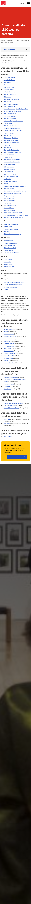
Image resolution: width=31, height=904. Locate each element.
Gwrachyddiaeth (8, 358)
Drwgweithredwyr (9, 195)
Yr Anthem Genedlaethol (11, 224)
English (22, 3)
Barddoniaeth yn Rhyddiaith (12, 162)
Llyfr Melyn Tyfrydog (10, 174)
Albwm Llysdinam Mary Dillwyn (13, 284)
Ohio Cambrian (8, 436)
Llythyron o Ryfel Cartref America (13, 217)
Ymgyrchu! (7, 423)
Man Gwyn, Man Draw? (10, 336)
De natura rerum (8, 84)
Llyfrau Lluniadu (8, 264)
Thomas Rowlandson (10, 353)
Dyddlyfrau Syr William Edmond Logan (15, 186)
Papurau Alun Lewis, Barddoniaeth (13, 403)
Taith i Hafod (7, 262)
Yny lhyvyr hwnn (8, 240)
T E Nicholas (7, 203)
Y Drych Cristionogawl (10, 243)
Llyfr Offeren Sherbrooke (11, 104)
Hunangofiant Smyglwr (10, 181)
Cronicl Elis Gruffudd (10, 205)
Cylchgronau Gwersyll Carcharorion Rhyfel (16, 215)
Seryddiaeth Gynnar (9, 80)
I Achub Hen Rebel (9, 334)
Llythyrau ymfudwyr (9, 210)
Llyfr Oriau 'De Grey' (10, 126)
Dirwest (6, 183)
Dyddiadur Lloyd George (11, 229)
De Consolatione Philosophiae (12, 111)
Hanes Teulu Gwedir (9, 164)
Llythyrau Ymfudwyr (9, 188)
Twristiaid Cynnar (9, 208)
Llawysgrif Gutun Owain (11, 140)
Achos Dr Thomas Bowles (11, 252)
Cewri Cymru (7, 389)
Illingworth (7, 419)
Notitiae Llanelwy (9, 226)
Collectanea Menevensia (11, 377)
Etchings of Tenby (9, 384)
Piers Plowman (8, 123)
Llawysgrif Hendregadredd (11, 99)
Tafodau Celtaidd (9, 329)
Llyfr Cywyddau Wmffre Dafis (12, 152)
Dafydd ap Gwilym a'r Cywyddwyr (13, 121)
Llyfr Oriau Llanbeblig (10, 118)
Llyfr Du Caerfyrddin (10, 94)
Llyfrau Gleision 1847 (10, 248)
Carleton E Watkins (9, 363)
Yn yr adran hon (9, 50)
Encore (6, 331)
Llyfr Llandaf (7, 82)
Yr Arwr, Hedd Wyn (9, 198)
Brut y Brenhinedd (9, 87)
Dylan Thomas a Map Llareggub (13, 212)
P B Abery (6, 289)
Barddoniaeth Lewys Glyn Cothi (13, 130)
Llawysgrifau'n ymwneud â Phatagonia (15, 191)
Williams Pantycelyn (9, 169)
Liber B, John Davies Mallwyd (12, 159)
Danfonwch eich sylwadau (16, 457)
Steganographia (8, 147)
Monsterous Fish (8, 250)
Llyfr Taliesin (7, 101)
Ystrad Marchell (8, 355)
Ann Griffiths (7, 179)
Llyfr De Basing (8, 135)
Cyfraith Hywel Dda (9, 92)
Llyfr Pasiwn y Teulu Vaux (11, 138)
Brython (6, 360)
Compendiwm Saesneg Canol (12, 128)
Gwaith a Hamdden (9, 343)
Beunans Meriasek (9, 133)
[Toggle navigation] (28, 3)
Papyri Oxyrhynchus (9, 77)
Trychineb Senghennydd (10, 287)
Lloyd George (7, 348)
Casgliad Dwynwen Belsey (11, 408)
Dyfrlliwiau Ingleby (9, 266)
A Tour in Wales (8, 259)
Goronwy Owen (8, 171)
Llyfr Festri (7, 231)
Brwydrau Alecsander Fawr (11, 142)
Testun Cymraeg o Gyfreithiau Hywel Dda (16, 109)
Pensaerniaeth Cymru (10, 346)
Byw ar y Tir (7, 339)
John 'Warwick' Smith (10, 405)
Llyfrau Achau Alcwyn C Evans (12, 193)
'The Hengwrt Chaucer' (10, 116)
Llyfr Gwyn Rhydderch (10, 113)
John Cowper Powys (9, 200)
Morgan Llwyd (8, 157)
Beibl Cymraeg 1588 (10, 245)
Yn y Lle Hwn (7, 341)
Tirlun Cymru (7, 386)
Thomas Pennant (9, 351)
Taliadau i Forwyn (9, 154)
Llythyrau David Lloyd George (12, 234)
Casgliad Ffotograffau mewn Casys (14, 282)
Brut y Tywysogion (9, 106)
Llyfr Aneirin (7, 97)
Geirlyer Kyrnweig (9, 167)
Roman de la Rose (9, 89)
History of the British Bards (11, 176)
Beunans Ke (7, 145)
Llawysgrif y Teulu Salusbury (12, 150)
